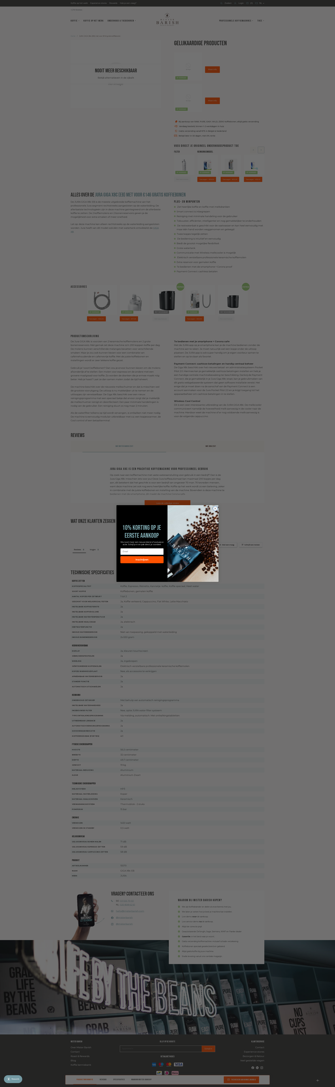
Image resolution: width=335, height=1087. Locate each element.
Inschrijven (142, 559)
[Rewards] (13, 1079)
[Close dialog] (215, 508)
